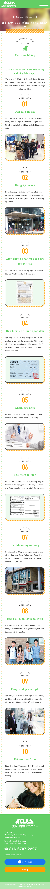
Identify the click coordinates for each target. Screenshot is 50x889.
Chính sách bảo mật (13, 855)
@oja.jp (28, 862)
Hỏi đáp (25, 869)
